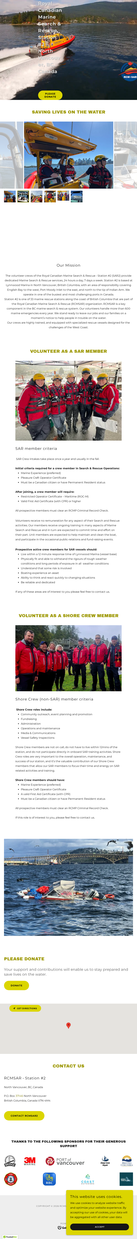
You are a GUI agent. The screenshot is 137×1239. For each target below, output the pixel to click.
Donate (16, 985)
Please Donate (50, 95)
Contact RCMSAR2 (24, 1115)
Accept (99, 1227)
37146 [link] (19, 1095)
